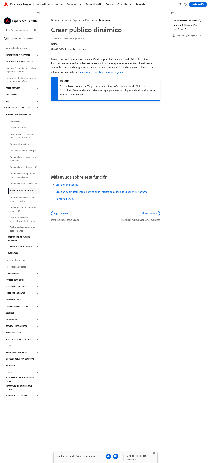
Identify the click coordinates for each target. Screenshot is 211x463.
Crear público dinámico (21, 190)
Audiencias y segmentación (18, 108)
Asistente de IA (13, 94)
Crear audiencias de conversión (24, 167)
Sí (178, 28)
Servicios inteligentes (16, 326)
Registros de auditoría (16, 260)
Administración (13, 88)
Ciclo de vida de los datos (18, 306)
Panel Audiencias (65, 198)
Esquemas (10, 365)
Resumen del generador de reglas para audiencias (22, 136)
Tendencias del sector (16, 395)
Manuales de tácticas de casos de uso (20, 379)
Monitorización (13, 332)
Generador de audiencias (19, 114)
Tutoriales (104, 20)
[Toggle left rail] (38, 13)
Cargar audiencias (18, 127)
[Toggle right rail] (172, 13)
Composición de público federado (19, 239)
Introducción (15, 120)
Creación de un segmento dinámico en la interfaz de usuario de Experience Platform (101, 191)
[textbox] (21, 30)
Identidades (11, 319)
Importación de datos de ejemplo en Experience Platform (21, 79)
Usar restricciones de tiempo (23, 150)
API (7, 101)
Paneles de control (15, 280)
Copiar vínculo (195, 35)
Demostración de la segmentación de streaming (22, 219)
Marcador (180, 35)
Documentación (59, 20)
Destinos (10, 313)
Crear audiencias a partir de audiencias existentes (22, 175)
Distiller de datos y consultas (20, 359)
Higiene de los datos (15, 293)
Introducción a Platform (18, 55)
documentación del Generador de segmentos (102, 72)
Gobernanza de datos (16, 286)
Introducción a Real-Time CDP (19, 61)
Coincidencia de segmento (20, 246)
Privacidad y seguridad (16, 352)
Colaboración (12, 273)
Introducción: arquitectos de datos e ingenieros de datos (22, 70)
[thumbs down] (115, 456)
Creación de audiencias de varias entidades (22, 199)
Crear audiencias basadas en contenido (23, 159)
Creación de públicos (67, 184)
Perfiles (10, 346)
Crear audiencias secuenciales (23, 183)
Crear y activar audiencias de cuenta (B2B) (23, 209)
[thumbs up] (108, 456)
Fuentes (9, 372)
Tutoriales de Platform (17, 48)
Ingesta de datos (13, 300)
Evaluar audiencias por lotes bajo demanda (22, 229)
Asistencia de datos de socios (19, 339)
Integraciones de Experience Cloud (19, 388)
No (186, 28)
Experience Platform (83, 20)
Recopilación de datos (16, 266)
